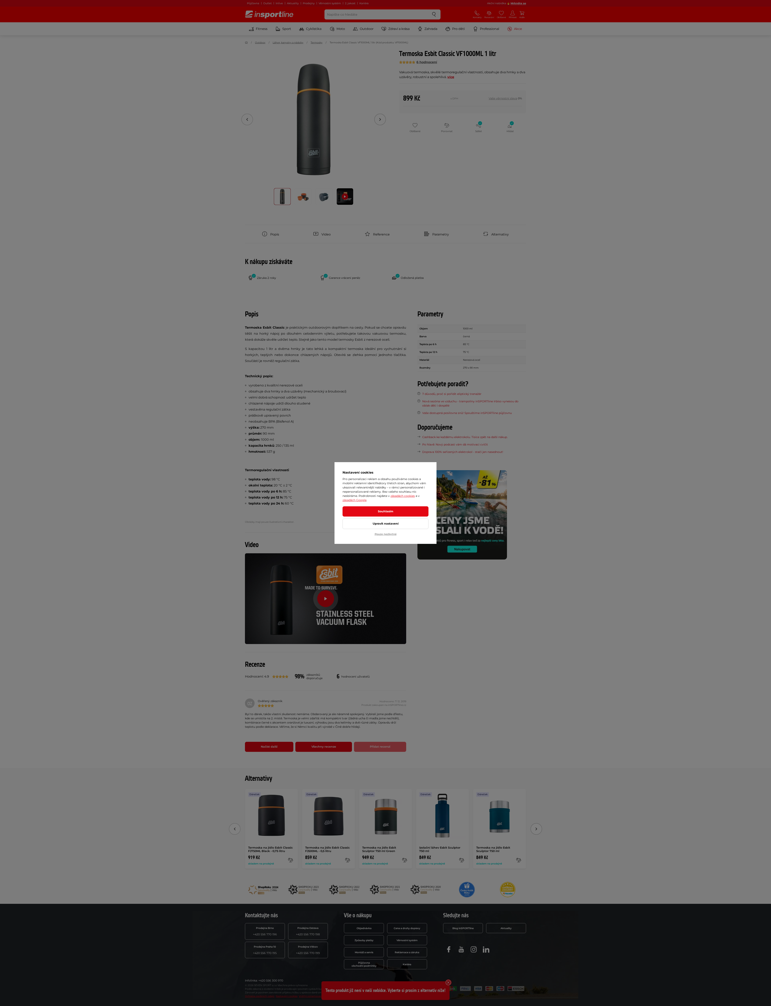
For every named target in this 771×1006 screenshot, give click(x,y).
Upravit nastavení (386, 523)
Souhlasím (385, 511)
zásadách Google (354, 500)
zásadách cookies (403, 496)
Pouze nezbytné (386, 534)
